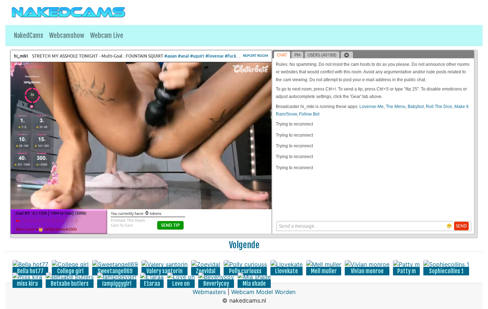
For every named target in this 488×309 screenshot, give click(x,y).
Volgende (244, 245)
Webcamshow (66, 35)
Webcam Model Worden (263, 291)
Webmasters (209, 291)
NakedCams (28, 35)
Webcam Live (106, 35)
